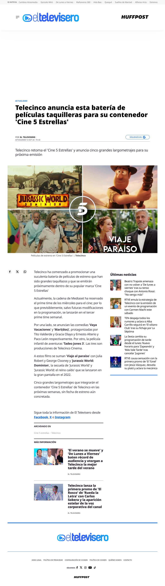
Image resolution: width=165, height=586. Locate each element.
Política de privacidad (53, 560)
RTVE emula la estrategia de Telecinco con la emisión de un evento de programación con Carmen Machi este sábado (140, 306)
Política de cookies (98, 560)
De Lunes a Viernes (65, 2)
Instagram (62, 417)
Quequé (108, 2)
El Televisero (27, 137)
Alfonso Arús (141, 2)
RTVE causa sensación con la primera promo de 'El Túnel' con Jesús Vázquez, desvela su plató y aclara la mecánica (140, 363)
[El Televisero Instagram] (85, 567)
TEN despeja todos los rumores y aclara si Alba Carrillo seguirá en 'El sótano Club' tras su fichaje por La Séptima (140, 324)
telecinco (55, 433)
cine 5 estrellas (41, 433)
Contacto (127, 560)
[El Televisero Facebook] (77, 567)
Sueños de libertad (123, 2)
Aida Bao (97, 2)
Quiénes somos (114, 560)
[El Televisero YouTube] (90, 567)
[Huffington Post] (135, 17)
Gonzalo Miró (47, 2)
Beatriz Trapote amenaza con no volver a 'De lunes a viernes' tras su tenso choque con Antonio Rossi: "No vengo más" (139, 288)
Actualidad (21, 101)
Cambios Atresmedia (28, 2)
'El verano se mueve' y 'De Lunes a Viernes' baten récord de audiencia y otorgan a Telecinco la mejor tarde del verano (85, 459)
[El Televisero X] (81, 567)
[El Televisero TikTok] (95, 567)
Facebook (41, 417)
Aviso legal (37, 560)
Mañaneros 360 (83, 2)
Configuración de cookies (76, 560)
